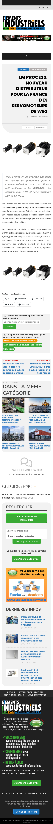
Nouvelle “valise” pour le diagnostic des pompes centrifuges (33, 638)
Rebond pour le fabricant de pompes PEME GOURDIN (39, 445)
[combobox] (21, 322)
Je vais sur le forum (26, 812)
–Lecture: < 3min (38, 70)
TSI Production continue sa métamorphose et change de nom (11, 419)
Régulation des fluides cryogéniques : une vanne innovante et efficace (33, 655)
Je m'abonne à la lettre (26, 559)
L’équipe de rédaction (31, 692)
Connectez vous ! (24, 498)
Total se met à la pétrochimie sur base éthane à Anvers (13, 445)
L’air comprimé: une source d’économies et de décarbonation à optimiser (33, 621)
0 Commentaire (41, 127)
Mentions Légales (14, 695)
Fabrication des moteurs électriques (20, 341)
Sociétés (23, 70)
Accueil (11, 692)
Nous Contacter (37, 695)
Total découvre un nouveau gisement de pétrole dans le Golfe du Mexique (40, 419)
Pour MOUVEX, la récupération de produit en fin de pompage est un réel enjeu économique (31, 675)
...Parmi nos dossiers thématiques (26, 518)
